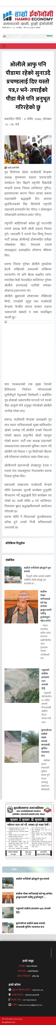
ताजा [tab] (14, 869)
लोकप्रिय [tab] (40, 869)
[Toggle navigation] (4, 46)
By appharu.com (8, 1022)
